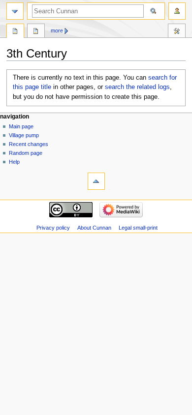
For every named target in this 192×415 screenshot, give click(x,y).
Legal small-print (138, 228)
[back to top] (96, 181)
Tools (176, 32)
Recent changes (28, 144)
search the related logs (137, 87)
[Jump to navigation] (15, 11)
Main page (21, 126)
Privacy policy (53, 228)
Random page (25, 153)
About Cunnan (94, 228)
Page (15, 32)
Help (14, 162)
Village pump (24, 135)
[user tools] (177, 11)
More (57, 30)
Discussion (36, 32)
